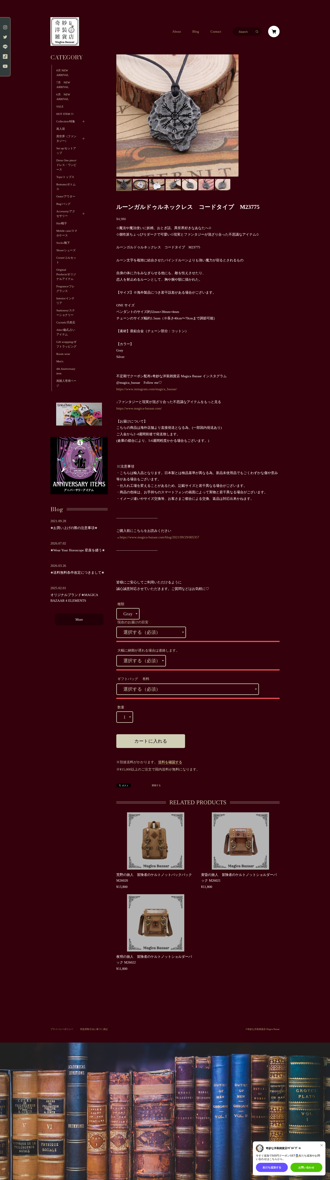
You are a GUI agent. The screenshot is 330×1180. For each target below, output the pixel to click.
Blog (195, 31)
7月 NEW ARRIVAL (64, 85)
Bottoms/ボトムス (66, 187)
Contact (215, 31)
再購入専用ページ (66, 383)
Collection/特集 (65, 121)
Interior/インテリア (65, 300)
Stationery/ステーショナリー (65, 313)
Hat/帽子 (61, 223)
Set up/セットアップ (66, 150)
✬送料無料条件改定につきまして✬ (77, 572)
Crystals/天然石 (65, 322)
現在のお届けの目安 (132, 622)
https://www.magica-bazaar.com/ (139, 408)
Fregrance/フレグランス (65, 288)
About (176, 31)
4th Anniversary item (65, 371)
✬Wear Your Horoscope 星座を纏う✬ (77, 550)
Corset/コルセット (66, 260)
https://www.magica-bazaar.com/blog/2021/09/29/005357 (159, 537)
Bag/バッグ (63, 203)
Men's (59, 361)
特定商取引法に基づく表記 (94, 1029)
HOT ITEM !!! (65, 113)
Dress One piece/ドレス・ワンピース (66, 165)
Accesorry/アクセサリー (65, 213)
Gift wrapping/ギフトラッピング (66, 344)
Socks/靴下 (63, 242)
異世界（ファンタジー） (66, 138)
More (79, 619)
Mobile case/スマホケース (66, 233)
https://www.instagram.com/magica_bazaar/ (146, 389)
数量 (120, 707)
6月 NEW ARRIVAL (63, 97)
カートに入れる (150, 741)
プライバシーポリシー (61, 1029)
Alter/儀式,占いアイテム (65, 332)
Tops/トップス (65, 176)
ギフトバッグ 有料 (133, 679)
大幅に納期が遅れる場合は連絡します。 (148, 650)
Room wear (63, 353)
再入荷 (60, 128)
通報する (156, 785)
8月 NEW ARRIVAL (62, 73)
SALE (59, 106)
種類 (120, 604)
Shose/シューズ (66, 250)
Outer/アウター (65, 196)
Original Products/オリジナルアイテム (66, 274)
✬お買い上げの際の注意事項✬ (73, 528)
